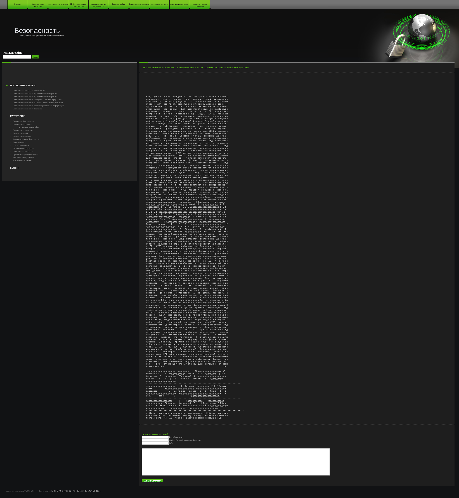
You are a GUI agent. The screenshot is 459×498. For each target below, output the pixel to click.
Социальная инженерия (23, 151)
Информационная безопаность (78, 5)
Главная (17, 4)
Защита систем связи (179, 4)
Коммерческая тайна (30, 127)
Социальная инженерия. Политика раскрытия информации (38, 103)
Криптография (118, 4)
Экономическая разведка (200, 5)
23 (99, 491)
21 (94, 491)
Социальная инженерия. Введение (27, 109)
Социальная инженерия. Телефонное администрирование (37, 99)
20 (91, 491)
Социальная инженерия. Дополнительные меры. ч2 (35, 93)
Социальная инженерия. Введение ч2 (29, 90)
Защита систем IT (20, 133)
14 (75, 491)
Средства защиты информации (98, 5)
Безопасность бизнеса (58, 4)
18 (86, 491)
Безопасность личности (38, 5)
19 (89, 491)
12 (70, 491)
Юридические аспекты (139, 4)
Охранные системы (159, 4)
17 (83, 491)
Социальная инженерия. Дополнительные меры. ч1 (35, 96)
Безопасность (37, 30)
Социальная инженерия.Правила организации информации (38, 106)
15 (78, 491)
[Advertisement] (70, 74)
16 (81, 491)
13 (73, 491)
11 (67, 491)
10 (64, 491)
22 (97, 491)
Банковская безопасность (23, 121)
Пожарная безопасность (23, 148)
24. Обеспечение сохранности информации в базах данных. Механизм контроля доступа (196, 68)
